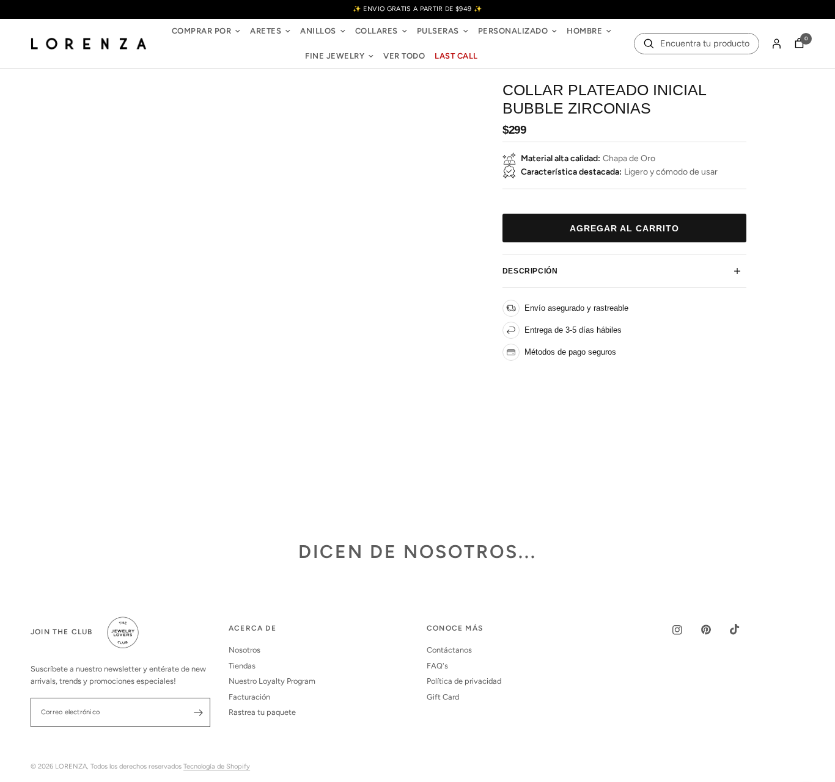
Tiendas (242, 665)
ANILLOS (318, 30)
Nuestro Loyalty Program (272, 681)
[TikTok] (743, 629)
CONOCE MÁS (455, 628)
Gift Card (443, 696)
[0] (796, 44)
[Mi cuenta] (776, 44)
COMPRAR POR (202, 30)
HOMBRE (584, 30)
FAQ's (437, 665)
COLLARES (376, 30)
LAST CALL (456, 55)
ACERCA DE (252, 628)
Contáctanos (449, 649)
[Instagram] (685, 630)
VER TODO (404, 55)
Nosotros (244, 649)
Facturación (249, 696)
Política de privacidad (464, 681)
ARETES (265, 30)
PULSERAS (438, 30)
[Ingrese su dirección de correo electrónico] (198, 712)
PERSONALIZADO (513, 30)
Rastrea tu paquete (262, 712)
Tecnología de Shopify (216, 766)
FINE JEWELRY (334, 55)
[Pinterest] (714, 630)
